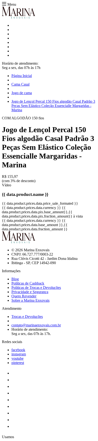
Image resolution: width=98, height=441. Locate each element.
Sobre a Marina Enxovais (30, 300)
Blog (15, 279)
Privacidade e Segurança (29, 292)
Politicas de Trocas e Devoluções (36, 288)
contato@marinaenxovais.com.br (36, 325)
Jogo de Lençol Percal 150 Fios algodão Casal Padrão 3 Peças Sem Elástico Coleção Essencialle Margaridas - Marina (53, 105)
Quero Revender (23, 296)
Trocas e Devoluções (27, 317)
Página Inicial (21, 76)
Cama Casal (20, 84)
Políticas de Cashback (27, 283)
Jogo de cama (21, 93)
